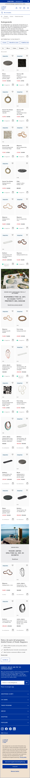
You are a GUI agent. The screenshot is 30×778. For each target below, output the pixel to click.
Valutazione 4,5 (19, 1)
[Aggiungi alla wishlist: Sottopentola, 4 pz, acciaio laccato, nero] (27, 565)
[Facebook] (6, 729)
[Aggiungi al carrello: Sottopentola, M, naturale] (13, 192)
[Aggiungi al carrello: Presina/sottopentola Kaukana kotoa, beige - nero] (13, 411)
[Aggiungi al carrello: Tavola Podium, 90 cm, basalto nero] (13, 630)
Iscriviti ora (5, 660)
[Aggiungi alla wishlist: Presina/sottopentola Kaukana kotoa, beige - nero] (13, 383)
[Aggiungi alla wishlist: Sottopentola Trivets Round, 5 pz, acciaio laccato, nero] (27, 601)
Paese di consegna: (6, 687)
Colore (14, 48)
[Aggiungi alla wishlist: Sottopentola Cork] (27, 311)
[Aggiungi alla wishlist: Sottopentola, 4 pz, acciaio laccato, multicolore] (13, 347)
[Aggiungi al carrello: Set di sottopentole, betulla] (27, 156)
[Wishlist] (20, 8)
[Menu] (28, 8)
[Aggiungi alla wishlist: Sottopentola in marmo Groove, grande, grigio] (13, 56)
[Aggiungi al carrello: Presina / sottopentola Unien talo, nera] (27, 84)
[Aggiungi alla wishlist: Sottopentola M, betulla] (13, 311)
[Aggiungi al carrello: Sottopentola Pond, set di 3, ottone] (27, 411)
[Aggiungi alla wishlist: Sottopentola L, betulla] (13, 199)
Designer (21, 48)
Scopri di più (4, 655)
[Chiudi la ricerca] (28, 12)
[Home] (1, 16)
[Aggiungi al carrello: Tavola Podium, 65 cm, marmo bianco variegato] (13, 263)
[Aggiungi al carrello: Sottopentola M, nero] (27, 263)
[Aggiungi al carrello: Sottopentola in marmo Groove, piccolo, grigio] (27, 483)
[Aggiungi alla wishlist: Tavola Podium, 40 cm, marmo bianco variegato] (27, 419)
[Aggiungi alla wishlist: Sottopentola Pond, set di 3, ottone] (27, 383)
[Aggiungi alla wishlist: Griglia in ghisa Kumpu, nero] (27, 163)
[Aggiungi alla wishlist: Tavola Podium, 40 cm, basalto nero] (27, 490)
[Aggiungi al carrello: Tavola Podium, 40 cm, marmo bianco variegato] (27, 447)
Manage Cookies (15, 771)
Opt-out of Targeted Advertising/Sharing (15, 761)
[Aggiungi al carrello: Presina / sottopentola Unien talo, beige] (27, 120)
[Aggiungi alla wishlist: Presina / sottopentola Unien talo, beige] (27, 92)
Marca (8, 48)
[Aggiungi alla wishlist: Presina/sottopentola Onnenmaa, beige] (13, 127)
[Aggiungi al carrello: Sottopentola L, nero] (13, 594)
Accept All (15, 766)
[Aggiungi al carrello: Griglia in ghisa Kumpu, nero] (27, 192)
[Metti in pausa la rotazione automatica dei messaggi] (28, 1)
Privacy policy (23, 757)
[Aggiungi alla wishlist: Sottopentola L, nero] (13, 565)
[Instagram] (2, 729)
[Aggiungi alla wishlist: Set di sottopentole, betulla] (27, 127)
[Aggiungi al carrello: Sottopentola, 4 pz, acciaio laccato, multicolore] (13, 375)
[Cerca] (2, 13)
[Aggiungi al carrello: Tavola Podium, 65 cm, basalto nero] (13, 483)
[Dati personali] (16, 8)
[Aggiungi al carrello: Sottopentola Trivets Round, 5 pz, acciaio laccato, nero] (27, 630)
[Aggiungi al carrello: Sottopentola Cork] (27, 340)
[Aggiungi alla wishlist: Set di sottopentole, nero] (27, 199)
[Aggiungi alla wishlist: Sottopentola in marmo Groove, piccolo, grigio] (27, 454)
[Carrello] (24, 8)
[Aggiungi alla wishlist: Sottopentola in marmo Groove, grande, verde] (13, 490)
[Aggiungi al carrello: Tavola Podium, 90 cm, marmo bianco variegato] (27, 375)
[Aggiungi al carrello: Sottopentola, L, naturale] (13, 120)
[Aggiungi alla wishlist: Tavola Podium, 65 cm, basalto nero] (13, 454)
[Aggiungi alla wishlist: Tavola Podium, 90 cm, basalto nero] (13, 601)
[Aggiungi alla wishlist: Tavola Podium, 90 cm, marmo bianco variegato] (27, 347)
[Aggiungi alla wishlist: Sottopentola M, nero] (27, 235)
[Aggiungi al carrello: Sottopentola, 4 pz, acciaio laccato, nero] (27, 594)
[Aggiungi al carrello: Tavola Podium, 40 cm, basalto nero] (27, 519)
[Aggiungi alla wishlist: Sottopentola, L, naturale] (13, 92)
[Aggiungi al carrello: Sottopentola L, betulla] (13, 228)
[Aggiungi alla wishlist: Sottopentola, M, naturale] (13, 163)
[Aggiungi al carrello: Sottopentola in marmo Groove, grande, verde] (13, 519)
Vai (26, 682)
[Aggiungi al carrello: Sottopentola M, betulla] (13, 340)
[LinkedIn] (14, 729)
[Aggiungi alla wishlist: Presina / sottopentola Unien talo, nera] (27, 56)
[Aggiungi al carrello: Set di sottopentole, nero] (27, 228)
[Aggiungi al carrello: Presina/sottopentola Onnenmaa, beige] (13, 156)
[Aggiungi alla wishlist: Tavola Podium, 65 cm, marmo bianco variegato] (13, 235)
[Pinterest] (10, 729)
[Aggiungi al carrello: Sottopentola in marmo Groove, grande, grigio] (13, 84)
